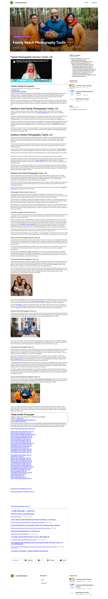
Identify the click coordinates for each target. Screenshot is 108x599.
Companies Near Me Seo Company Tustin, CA (22, 491)
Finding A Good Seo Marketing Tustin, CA (21, 488)
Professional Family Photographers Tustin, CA (84, 70)
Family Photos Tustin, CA (17, 456)
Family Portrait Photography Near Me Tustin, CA (23, 428)
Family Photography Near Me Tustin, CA (21, 439)
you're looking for (61, 149)
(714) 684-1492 (15, 90)
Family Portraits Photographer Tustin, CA (21, 478)
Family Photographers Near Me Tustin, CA (21, 437)
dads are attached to (42, 112)
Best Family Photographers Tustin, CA (20, 469)
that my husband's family (17, 359)
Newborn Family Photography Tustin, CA (21, 433)
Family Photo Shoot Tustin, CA (18, 474)
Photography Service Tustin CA (21, 36)
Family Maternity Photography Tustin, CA (21, 452)
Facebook (30, 560)
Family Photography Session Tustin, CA (80, 58)
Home (86, 2)
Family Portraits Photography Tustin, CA (21, 442)
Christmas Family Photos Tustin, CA (20, 447)
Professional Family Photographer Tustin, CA (22, 443)
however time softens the (44, 379)
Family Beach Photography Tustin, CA (20, 506)
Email (64, 560)
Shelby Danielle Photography (18, 91)
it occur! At (56, 123)
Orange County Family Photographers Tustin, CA (84, 74)
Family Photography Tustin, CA (18, 471)
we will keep (18, 304)
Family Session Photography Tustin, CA (21, 440)
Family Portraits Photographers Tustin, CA (21, 436)
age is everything (40, 160)
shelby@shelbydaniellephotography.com (25, 420)
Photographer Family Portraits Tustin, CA (21, 444)
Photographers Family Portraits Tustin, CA (21, 472)
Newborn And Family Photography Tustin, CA (22, 431)
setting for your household (27, 224)
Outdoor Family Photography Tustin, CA (21, 458)
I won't (28, 251)
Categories (94, 2)
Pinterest (52, 560)
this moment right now (38, 301)
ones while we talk (61, 129)
